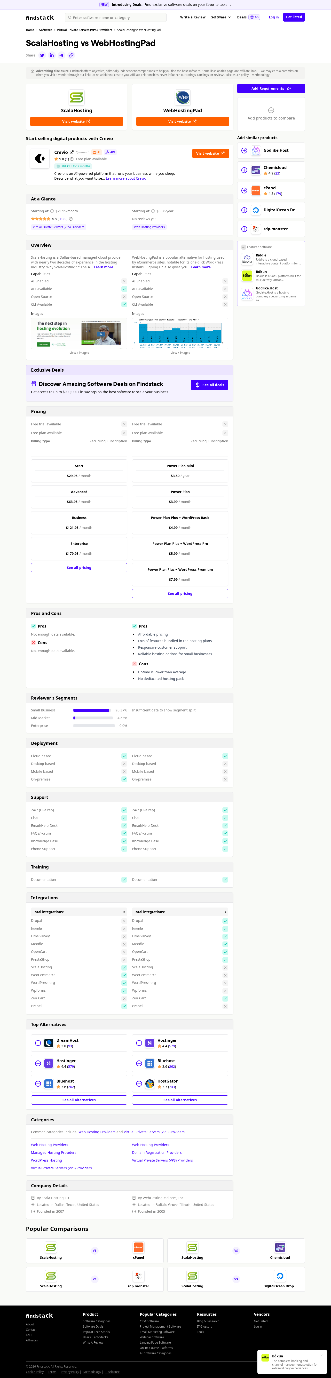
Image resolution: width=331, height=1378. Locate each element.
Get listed (294, 17)
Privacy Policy (70, 1372)
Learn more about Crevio (126, 178)
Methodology (260, 75)
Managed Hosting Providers (53, 1152)
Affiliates (32, 1340)
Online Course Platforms (156, 1348)
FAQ (29, 1335)
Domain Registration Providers (157, 1152)
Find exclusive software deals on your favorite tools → (188, 4)
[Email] (61, 55)
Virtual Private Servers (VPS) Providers (58, 227)
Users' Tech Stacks (95, 1337)
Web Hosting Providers (149, 227)
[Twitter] (42, 55)
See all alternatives (79, 1100)
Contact (31, 1330)
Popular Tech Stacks (96, 1332)
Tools (200, 1332)
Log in (274, 17)
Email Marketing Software (157, 1332)
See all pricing (79, 567)
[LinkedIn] (52, 55)
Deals (248, 17)
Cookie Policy (35, 1372)
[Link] (71, 55)
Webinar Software (152, 1337)
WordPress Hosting (46, 1160)
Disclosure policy (237, 75)
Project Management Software (160, 1326)
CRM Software (149, 1321)
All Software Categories (156, 1353)
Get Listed (261, 1321)
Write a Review (192, 17)
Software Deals (93, 1326)
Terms (52, 1372)
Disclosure (112, 1372)
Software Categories (96, 1321)
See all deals (213, 384)
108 (63, 218)
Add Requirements (268, 88)
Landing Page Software (155, 1342)
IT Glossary (204, 1326)
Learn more (103, 267)
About (30, 1324)
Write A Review (93, 1342)
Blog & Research (208, 1321)
